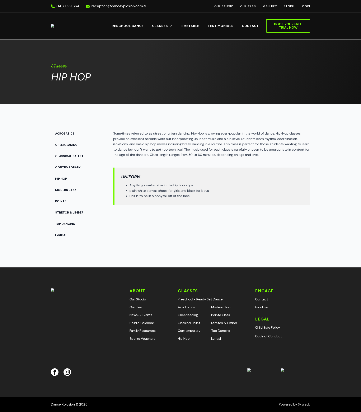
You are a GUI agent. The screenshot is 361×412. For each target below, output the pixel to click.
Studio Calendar (142, 323)
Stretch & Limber (69, 212)
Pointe (60, 201)
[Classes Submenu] (172, 26)
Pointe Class (220, 315)
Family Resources (143, 330)
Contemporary (67, 167)
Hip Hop (61, 179)
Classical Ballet (69, 156)
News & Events (141, 315)
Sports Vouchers (142, 338)
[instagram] (67, 372)
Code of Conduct (268, 336)
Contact (250, 26)
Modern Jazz (65, 190)
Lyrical (61, 235)
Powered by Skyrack (294, 404)
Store (289, 6)
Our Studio (224, 6)
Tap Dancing (65, 224)
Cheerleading (66, 145)
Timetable (189, 26)
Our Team (248, 6)
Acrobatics (65, 133)
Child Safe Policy (267, 327)
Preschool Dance (126, 26)
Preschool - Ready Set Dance (200, 299)
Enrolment (263, 307)
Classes (160, 26)
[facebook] (54, 372)
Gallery (270, 6)
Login (305, 6)
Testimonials (221, 26)
